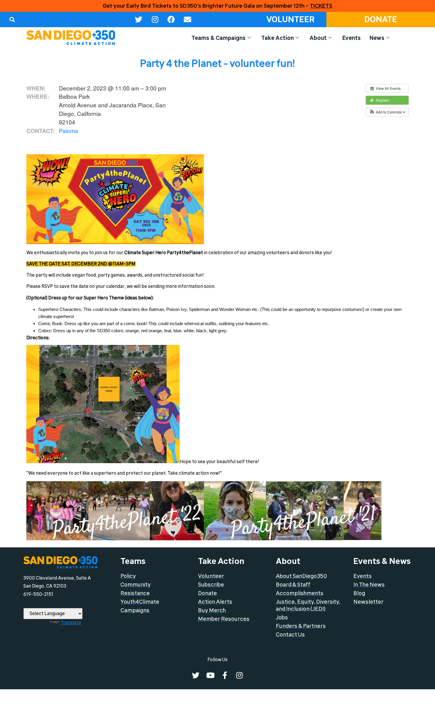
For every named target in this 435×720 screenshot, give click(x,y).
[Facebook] (171, 19)
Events (351, 38)
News (377, 38)
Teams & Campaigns (218, 38)
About (318, 38)
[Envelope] (187, 19)
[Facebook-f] (224, 675)
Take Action (277, 38)
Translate (71, 622)
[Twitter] (138, 19)
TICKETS (321, 6)
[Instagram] (155, 19)
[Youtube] (210, 675)
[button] (12, 19)
